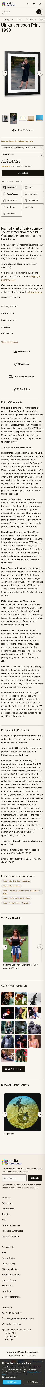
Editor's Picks (8, 1208)
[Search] (38, 11)
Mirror (26, 891)
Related (27, 898)
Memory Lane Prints (16, 891)
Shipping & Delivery (11, 1269)
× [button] (42, 1362)
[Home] (10, 4)
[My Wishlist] (27, 4)
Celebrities (19, 898)
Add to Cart (23, 173)
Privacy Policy (8, 1258)
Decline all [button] (33, 1382)
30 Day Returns (35, 292)
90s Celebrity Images (9, 342)
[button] (22, 1377)
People (11, 898)
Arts (10, 881)
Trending (6, 1214)
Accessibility (8, 1247)
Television (16, 886)
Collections (31, 19)
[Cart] (34, 4)
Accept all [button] (12, 1382)
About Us (6, 1197)
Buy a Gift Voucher (11, 1236)
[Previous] (5, 73)
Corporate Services (11, 1225)
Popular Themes (14, 903)
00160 (5, 893)
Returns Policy (8, 1263)
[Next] (40, 73)
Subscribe (35, 1178)
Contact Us (7, 1307)
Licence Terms (9, 1280)
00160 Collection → (13, 1069)
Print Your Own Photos (12, 1231)
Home (5, 881)
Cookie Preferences (11, 1297)
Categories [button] (8, 19)
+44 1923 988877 (13, 1313)
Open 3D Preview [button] (25, 130)
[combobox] (19, 11)
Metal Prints (7, 1285)
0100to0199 (34, 891)
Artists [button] (20, 19)
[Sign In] (40, 4)
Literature (16, 881)
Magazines (26, 881)
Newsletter (7, 1291)
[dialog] (22, 1373)
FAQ (4, 1252)
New (4, 1219)
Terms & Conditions (11, 1274)
